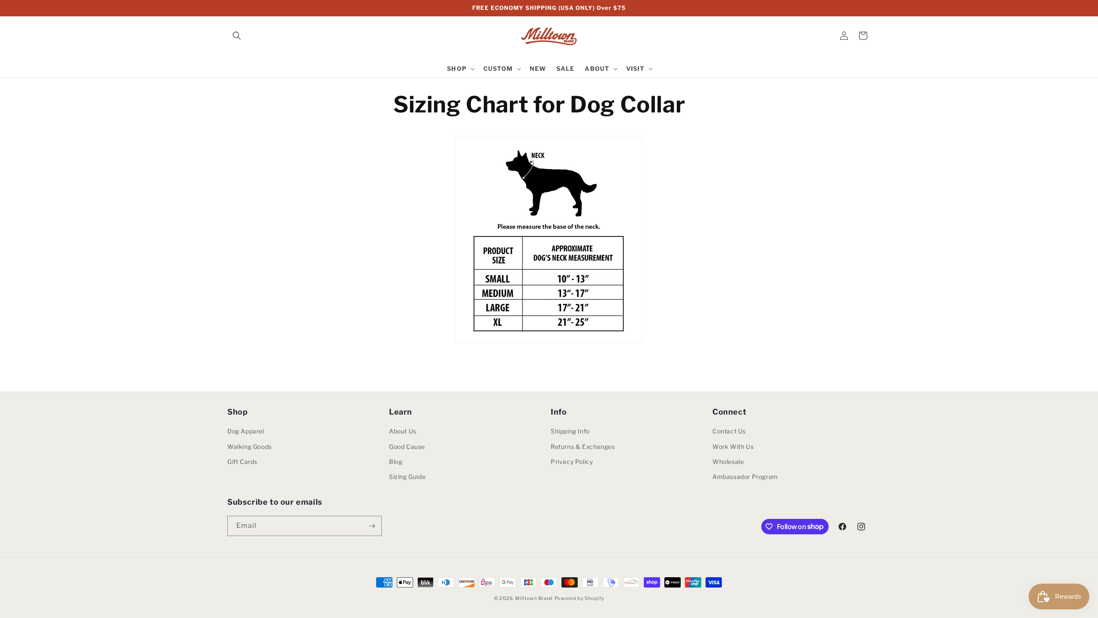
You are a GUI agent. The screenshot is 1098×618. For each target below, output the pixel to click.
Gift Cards (242, 461)
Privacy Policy (572, 461)
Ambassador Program (745, 476)
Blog (395, 461)
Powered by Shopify (579, 598)
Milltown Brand (534, 598)
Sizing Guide (407, 476)
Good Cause (407, 446)
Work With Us (733, 446)
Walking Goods (249, 446)
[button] (236, 35)
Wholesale (728, 461)
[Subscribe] (371, 526)
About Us (402, 431)
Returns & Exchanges (583, 446)
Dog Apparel (245, 431)
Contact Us (729, 431)
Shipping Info (570, 431)
